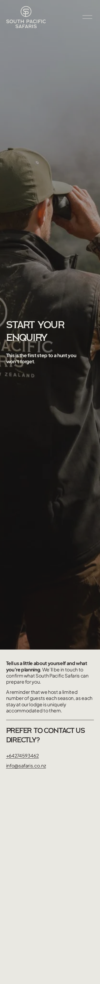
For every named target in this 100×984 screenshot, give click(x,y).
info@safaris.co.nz (26, 766)
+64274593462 (22, 756)
